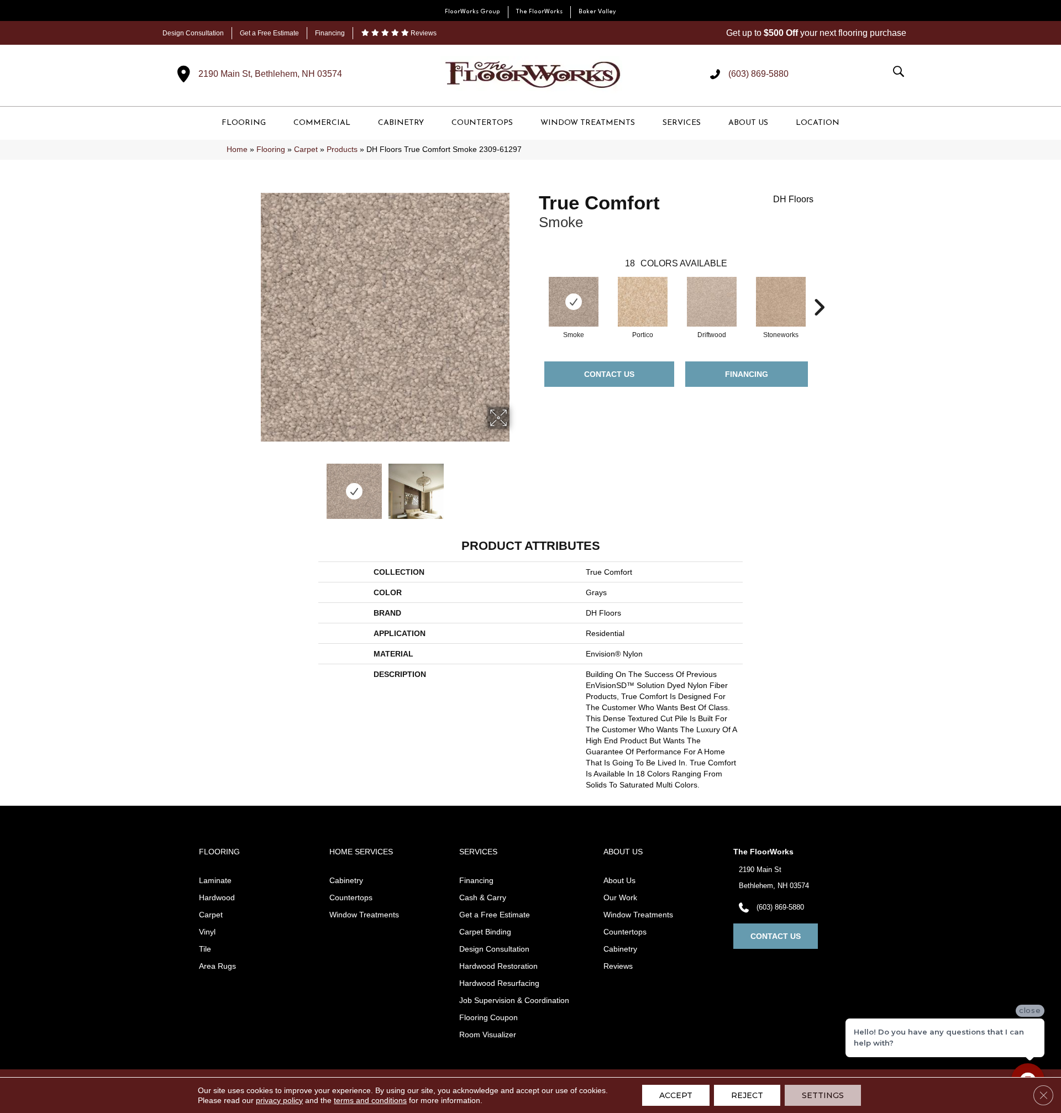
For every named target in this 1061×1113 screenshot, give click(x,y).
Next (516, 485)
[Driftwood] (711, 301)
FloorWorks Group (472, 12)
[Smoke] (573, 301)
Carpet (306, 149)
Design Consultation (193, 33)
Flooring (270, 149)
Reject (747, 1095)
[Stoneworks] (780, 301)
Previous (253, 485)
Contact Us (609, 374)
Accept (675, 1095)
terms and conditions (370, 1100)
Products (342, 149)
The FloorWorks (539, 12)
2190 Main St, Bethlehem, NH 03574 (270, 73)
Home (237, 149)
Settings (823, 1095)
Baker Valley (597, 12)
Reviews (423, 33)
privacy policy (279, 1100)
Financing (330, 33)
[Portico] (642, 301)
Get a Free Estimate (269, 33)
